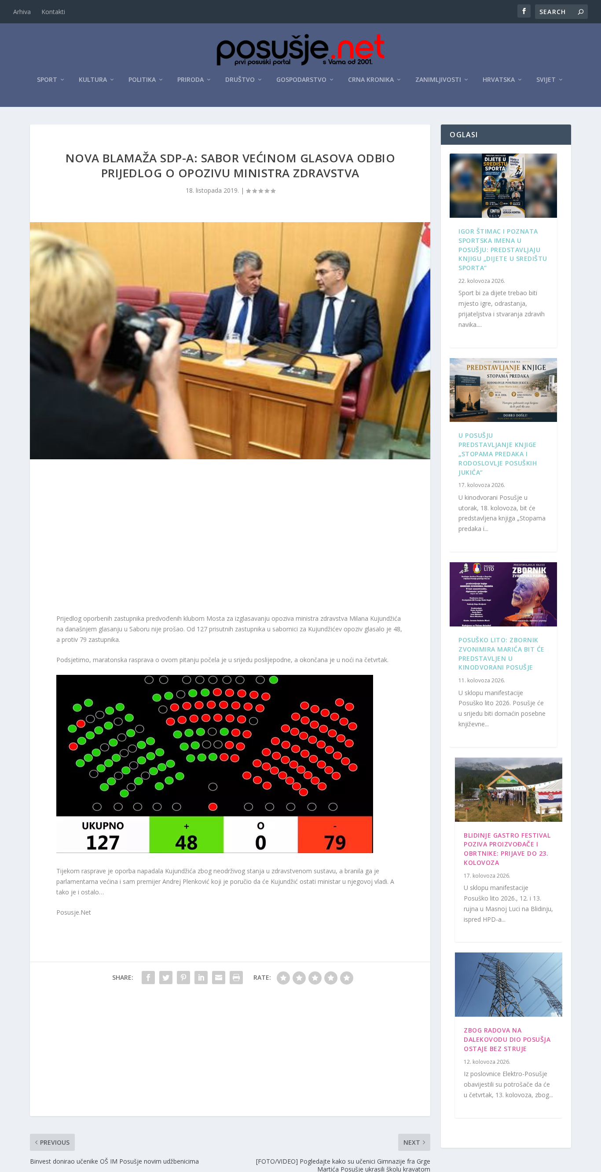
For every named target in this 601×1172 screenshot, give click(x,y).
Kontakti (53, 11)
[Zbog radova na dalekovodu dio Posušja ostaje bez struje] (508, 984)
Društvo (240, 80)
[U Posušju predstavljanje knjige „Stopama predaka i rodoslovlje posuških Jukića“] (503, 390)
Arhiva (22, 11)
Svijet (546, 80)
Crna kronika (371, 80)
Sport (47, 80)
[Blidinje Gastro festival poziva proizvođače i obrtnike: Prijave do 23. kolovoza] (508, 790)
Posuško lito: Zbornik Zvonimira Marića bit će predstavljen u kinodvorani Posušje (501, 653)
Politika (142, 80)
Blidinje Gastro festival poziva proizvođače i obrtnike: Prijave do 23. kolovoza (507, 849)
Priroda (190, 80)
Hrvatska (499, 80)
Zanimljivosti (438, 80)
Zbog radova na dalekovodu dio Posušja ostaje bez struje (507, 1039)
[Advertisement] (230, 538)
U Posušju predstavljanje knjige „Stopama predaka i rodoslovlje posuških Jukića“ (497, 453)
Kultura (93, 80)
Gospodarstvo (301, 80)
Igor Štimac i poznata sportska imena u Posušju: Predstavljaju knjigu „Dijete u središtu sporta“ (502, 249)
